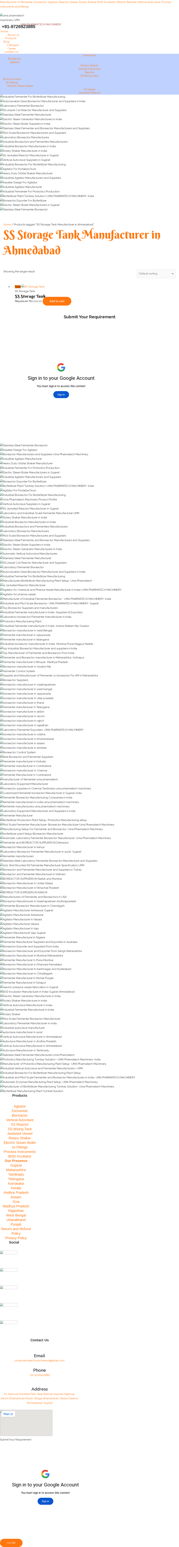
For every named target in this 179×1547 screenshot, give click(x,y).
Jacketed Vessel (19, 1133)
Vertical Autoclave (89, 69)
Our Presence (16, 1161)
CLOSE (11, 1542)
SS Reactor (20, 1124)
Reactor (90, 72)
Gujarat (16, 1165)
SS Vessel (89, 89)
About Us (13, 34)
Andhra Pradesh (16, 1192)
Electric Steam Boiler (20, 85)
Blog (6, 41)
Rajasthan (16, 1211)
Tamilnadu (16, 1174)
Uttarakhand (16, 1220)
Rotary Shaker (89, 65)
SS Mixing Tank (89, 75)
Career (11, 48)
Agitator (15, 62)
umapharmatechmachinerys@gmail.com (40, 1360)
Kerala (16, 1188)
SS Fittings (11, 82)
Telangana (16, 1179)
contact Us (11, 51)
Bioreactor (14, 58)
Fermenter (89, 55)
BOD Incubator (19, 1156)
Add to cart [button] (57, 301)
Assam (16, 1197)
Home (4, 31)
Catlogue (13, 45)
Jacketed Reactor (89, 92)
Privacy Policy (16, 1238)
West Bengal (16, 1215)
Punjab (16, 1224)
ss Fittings (20, 1147)
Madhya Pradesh (16, 1206)
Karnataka (16, 1183)
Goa (16, 1202)
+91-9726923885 (39, 1375)
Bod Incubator (12, 79)
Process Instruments (20, 1152)
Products (10, 38)
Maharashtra (16, 1170)
